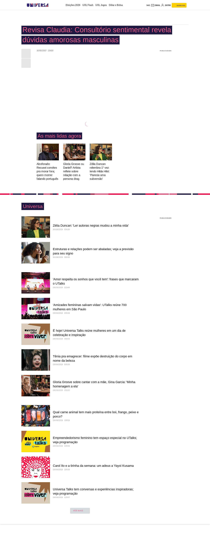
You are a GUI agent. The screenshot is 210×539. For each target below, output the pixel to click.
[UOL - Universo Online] (50, 5)
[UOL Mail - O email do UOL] (155, 5)
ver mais (78, 510)
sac (148, 5)
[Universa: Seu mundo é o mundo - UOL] (37, 5)
